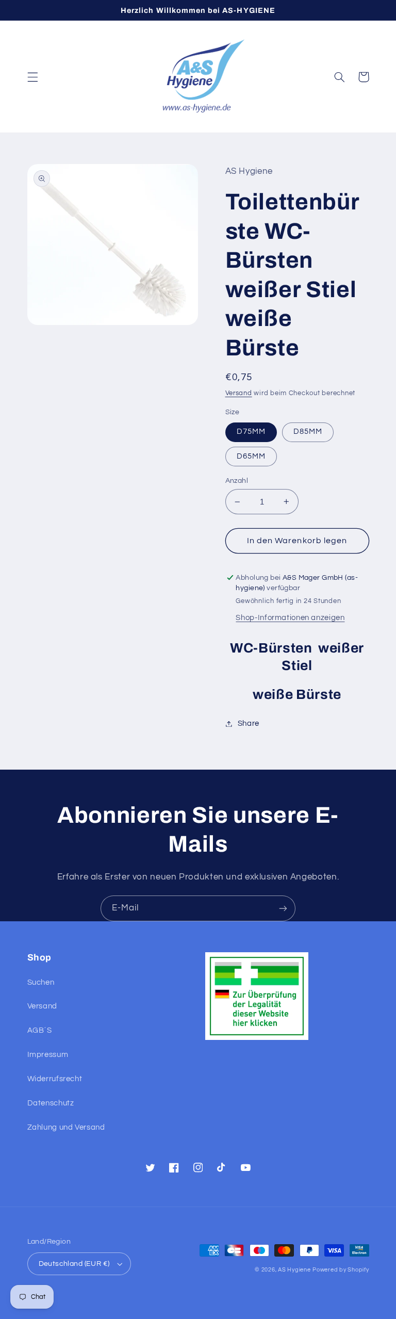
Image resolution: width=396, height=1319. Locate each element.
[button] (32, 77)
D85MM (307, 431)
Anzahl (237, 480)
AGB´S (39, 1030)
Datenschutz (50, 1103)
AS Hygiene (294, 1270)
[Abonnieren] (283, 908)
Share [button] (248, 723)
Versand (238, 393)
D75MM (251, 431)
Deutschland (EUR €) (74, 1263)
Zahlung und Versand (66, 1127)
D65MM (251, 456)
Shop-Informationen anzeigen (290, 618)
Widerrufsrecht (54, 1079)
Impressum (48, 1055)
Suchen (41, 982)
